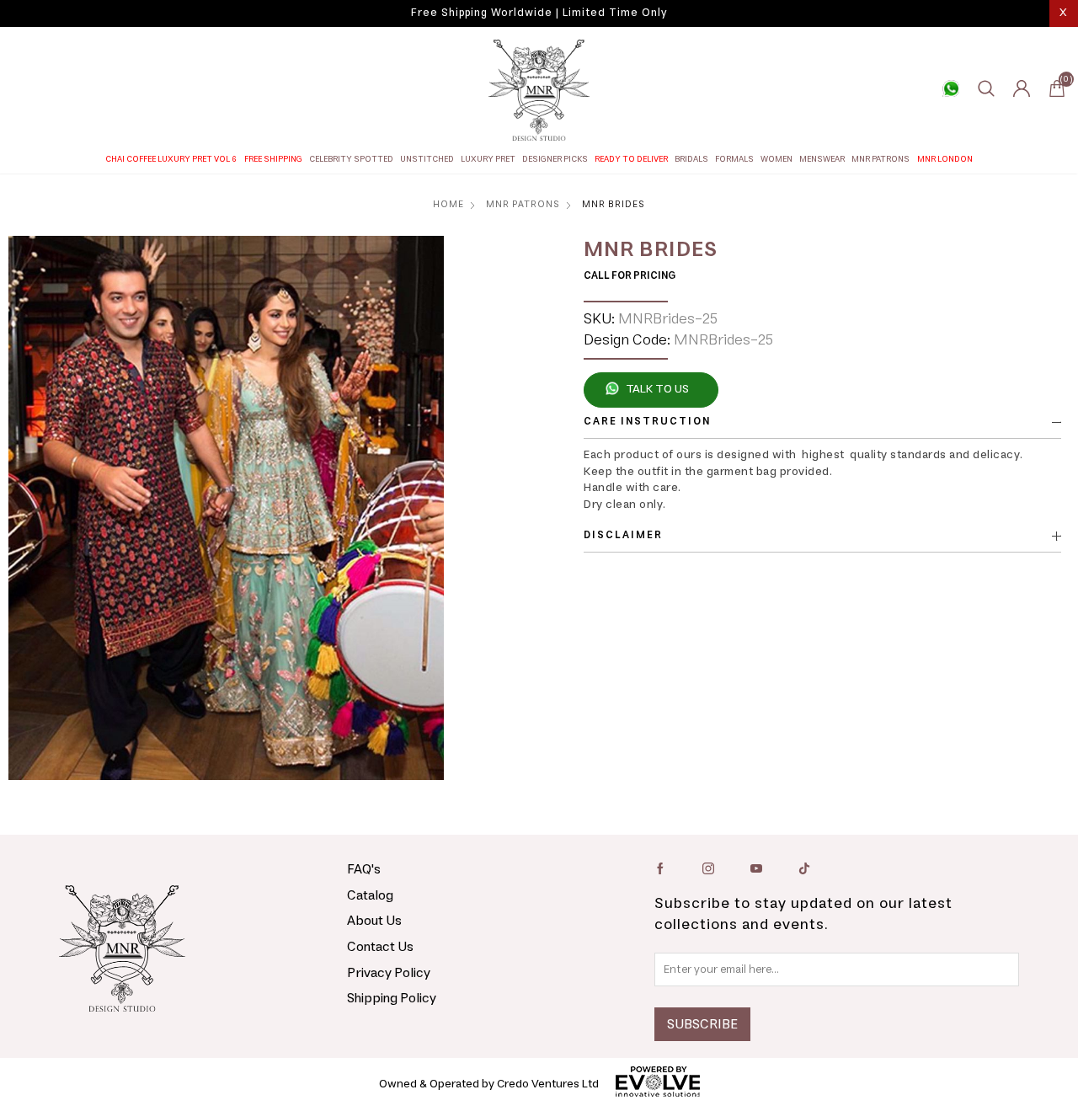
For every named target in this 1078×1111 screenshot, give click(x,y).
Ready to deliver (631, 159)
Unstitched (427, 159)
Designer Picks (555, 159)
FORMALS (734, 159)
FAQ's (364, 869)
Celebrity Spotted (351, 159)
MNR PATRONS (880, 159)
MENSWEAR (822, 159)
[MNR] (539, 90)
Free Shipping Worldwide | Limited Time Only (539, 13)
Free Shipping (273, 159)
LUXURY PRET (488, 159)
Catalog (370, 895)
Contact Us (380, 947)
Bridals (691, 159)
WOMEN (776, 159)
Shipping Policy (391, 998)
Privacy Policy (388, 973)
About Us (374, 920)
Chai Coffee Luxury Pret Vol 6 (171, 159)
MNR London (945, 159)
